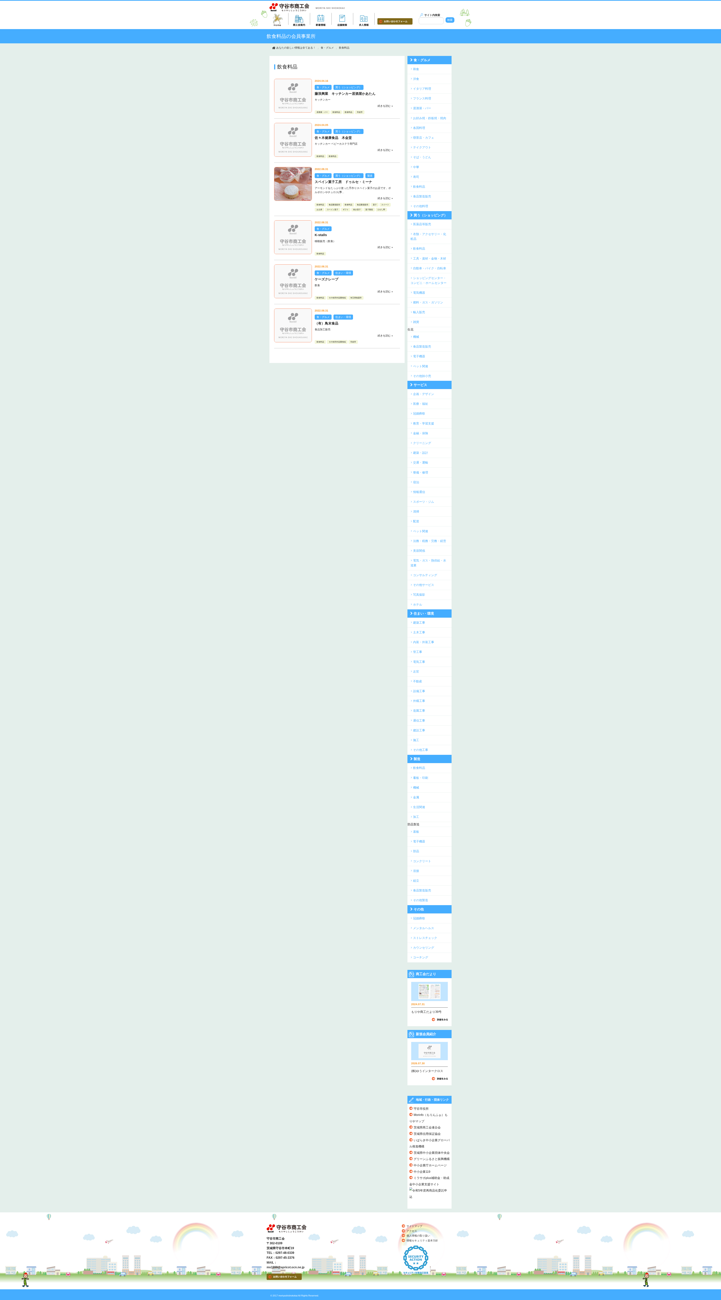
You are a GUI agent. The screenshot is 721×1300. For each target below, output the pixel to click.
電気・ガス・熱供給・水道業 (428, 563)
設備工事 (419, 691)
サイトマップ (414, 1226)
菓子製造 (369, 210)
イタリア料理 (422, 88)
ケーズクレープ (326, 279)
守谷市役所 (421, 1108)
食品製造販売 (334, 205)
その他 (419, 909)
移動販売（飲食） (325, 241)
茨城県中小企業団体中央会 (432, 1152)
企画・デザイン (423, 394)
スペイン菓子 (332, 210)
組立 (416, 880)
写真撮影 (419, 594)
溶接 (416, 870)
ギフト (345, 210)
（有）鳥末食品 (326, 323)
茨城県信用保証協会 (427, 1133)
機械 (416, 336)
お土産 (319, 210)
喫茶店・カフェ (423, 137)
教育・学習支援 (423, 423)
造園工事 (419, 710)
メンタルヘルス (423, 928)
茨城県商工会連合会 (427, 1127)
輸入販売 (419, 312)
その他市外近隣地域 (337, 298)
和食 (416, 69)
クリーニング (422, 443)
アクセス (412, 1230)
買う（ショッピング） (348, 87)
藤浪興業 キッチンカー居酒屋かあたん (345, 94)
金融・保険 (420, 433)
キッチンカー (322, 99)
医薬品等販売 (422, 224)
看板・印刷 (420, 777)
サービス (420, 385)
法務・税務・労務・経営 (429, 541)
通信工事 (419, 720)
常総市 (360, 112)
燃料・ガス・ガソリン (428, 302)
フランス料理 (422, 98)
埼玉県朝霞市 (356, 298)
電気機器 (419, 292)
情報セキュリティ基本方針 (422, 1240)
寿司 (416, 176)
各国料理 (419, 127)
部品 (416, 851)
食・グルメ (327, 47)
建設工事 (419, 730)
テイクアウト (422, 147)
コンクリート (422, 861)
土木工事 (419, 632)
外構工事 (419, 700)
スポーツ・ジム (423, 501)
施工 (416, 740)
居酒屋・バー (322, 112)
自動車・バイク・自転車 (429, 268)
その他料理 (420, 206)
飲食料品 (344, 47)
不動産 (417, 681)
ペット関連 (420, 366)
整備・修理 (420, 472)
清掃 (416, 511)
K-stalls (321, 235)
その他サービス (423, 584)
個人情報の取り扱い (418, 1235)
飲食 (317, 285)
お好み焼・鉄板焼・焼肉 (429, 118)
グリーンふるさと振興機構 (432, 1159)
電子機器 (419, 356)
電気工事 (419, 661)
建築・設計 (420, 452)
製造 (370, 175)
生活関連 (419, 807)
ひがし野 (381, 210)
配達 (416, 521)
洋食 (416, 79)
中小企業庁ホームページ (430, 1165)
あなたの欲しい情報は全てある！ (296, 47)
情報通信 (419, 492)
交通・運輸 (420, 462)
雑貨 (416, 322)
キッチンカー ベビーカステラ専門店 (336, 143)
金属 (416, 797)
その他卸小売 (422, 376)
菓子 (375, 205)
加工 (416, 816)
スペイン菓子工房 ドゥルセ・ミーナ (343, 182)
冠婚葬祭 (419, 413)
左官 (416, 671)
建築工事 (419, 622)
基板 (416, 831)
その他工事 (420, 749)
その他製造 (420, 900)
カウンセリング (423, 947)
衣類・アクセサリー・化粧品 (428, 237)
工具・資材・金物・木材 (429, 258)
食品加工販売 (322, 329)
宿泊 (416, 482)
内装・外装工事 (423, 642)
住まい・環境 (343, 272)
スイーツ (385, 205)
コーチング (420, 957)
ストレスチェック (425, 937)
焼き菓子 (357, 210)
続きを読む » (385, 105)
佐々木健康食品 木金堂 (333, 138)
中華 (416, 167)
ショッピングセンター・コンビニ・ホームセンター (428, 280)
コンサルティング (425, 575)
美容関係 (419, 550)
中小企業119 (422, 1171)
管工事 (417, 651)
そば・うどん (422, 157)
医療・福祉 (420, 403)
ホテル (417, 604)
